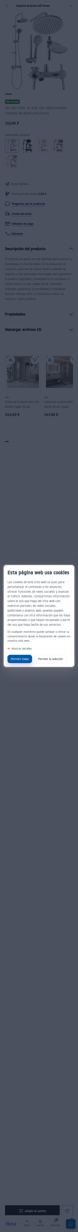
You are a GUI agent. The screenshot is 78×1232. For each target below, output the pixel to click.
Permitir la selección (50, 659)
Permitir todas (20, 659)
